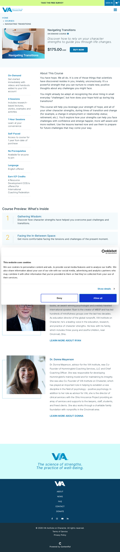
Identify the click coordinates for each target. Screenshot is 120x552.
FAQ (60, 501)
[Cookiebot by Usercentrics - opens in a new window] (104, 252)
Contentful (66, 547)
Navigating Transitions (18, 24)
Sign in (109, 3)
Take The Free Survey (52, 3)
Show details (104, 289)
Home (5, 18)
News (60, 496)
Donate (60, 511)
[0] (116, 3)
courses (9, 21)
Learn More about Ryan (65, 340)
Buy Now (78, 49)
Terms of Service (60, 531)
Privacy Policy (60, 535)
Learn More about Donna (66, 415)
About (60, 491)
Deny (59, 298)
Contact (60, 506)
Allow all (98, 298)
